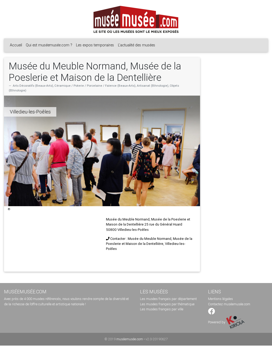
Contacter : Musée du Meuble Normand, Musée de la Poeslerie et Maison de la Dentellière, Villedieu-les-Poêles (149, 243)
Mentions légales (220, 299)
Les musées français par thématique (167, 304)
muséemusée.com (129, 339)
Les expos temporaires (95, 45)
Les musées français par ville (161, 309)
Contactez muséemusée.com (229, 304)
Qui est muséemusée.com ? (49, 45)
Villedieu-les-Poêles (30, 112)
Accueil (16, 45)
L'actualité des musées (136, 45)
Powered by (217, 322)
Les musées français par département (168, 299)
